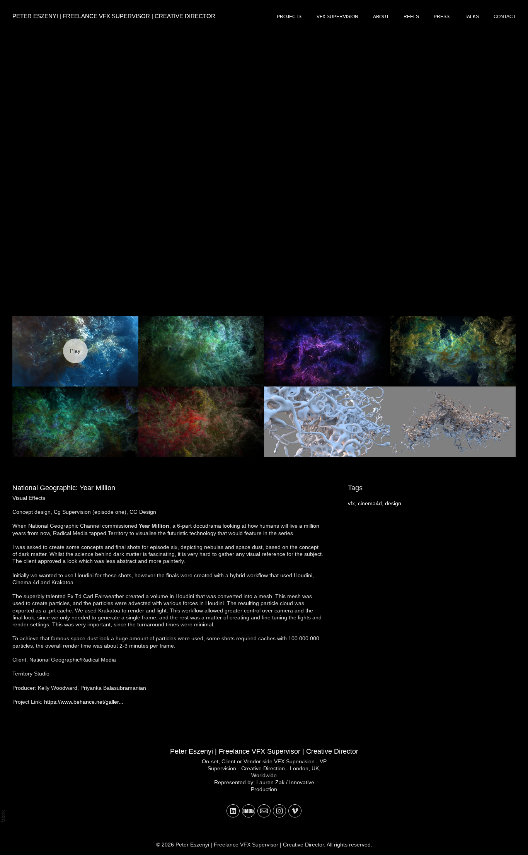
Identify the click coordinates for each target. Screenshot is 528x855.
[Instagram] (279, 810)
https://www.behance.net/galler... (83, 702)
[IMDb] (248, 810)
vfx (351, 503)
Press (442, 16)
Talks (472, 16)
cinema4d (370, 503)
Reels (411, 16)
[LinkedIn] (233, 810)
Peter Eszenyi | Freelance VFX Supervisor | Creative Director (264, 751)
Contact (505, 16)
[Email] (264, 810)
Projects (289, 16)
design (393, 503)
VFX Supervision (337, 16)
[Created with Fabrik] (3, 816)
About (381, 16)
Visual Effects (28, 498)
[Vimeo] (294, 810)
